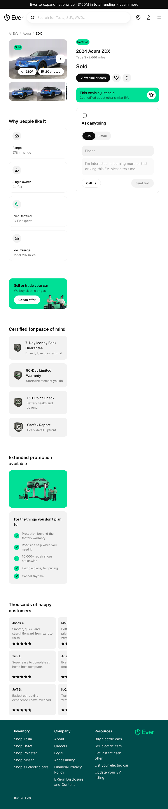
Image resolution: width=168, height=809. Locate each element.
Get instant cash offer (108, 755)
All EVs (13, 33)
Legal (58, 753)
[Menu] (159, 17)
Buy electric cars (108, 739)
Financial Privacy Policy (68, 769)
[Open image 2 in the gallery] (51, 91)
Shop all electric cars (31, 767)
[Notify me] (151, 95)
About (59, 739)
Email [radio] (102, 136)
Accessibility (64, 760)
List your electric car (111, 765)
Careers (60, 746)
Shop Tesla (23, 739)
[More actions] (126, 78)
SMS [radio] (89, 136)
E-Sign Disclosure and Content (68, 782)
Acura (27, 33)
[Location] (138, 17)
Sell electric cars (108, 746)
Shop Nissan (24, 760)
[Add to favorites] (116, 78)
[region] (38, 666)
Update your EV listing (108, 775)
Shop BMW (23, 746)
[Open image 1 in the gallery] (23, 91)
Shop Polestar (25, 753)
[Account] (148, 17)
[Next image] (60, 59)
